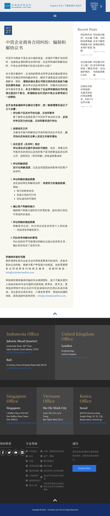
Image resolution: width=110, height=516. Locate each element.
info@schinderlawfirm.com (20, 272)
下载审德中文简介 (73, 5)
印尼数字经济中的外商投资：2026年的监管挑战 (99, 68)
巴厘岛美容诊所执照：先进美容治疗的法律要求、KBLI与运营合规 (86, 94)
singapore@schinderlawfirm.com (21, 422)
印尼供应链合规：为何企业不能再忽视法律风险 (99, 41)
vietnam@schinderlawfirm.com (57, 422)
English (53, 5)
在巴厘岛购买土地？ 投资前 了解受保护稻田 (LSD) (86, 68)
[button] (55, 15)
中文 (60, 5)
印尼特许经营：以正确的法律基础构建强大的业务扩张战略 (86, 42)
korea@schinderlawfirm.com (93, 422)
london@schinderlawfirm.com (75, 357)
